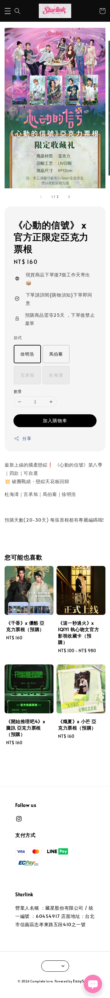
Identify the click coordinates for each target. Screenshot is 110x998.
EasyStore (82, 981)
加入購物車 (55, 420)
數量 (18, 391)
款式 (18, 337)
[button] (7, 11)
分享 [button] (26, 438)
